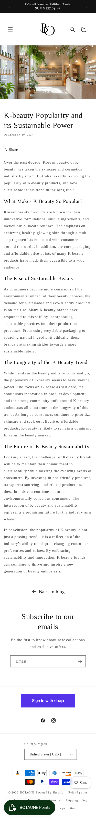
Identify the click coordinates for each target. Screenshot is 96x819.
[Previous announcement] (9, 6)
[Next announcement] (86, 6)
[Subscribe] (80, 661)
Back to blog (52, 591)
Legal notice (66, 808)
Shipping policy (77, 800)
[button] (10, 29)
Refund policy (78, 792)
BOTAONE (27, 792)
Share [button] (13, 150)
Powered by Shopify (49, 792)
